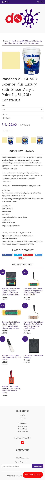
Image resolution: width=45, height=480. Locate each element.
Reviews (29, 150)
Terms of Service (22, 432)
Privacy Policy (22, 426)
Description (16, 150)
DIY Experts (22, 423)
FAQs (22, 421)
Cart (41, 2)
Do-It (20, 476)
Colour (4, 114)
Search (22, 415)
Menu (6, 2)
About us (22, 418)
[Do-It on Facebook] (22, 442)
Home (5, 41)
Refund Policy (22, 429)
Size (3, 106)
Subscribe (38, 466)
